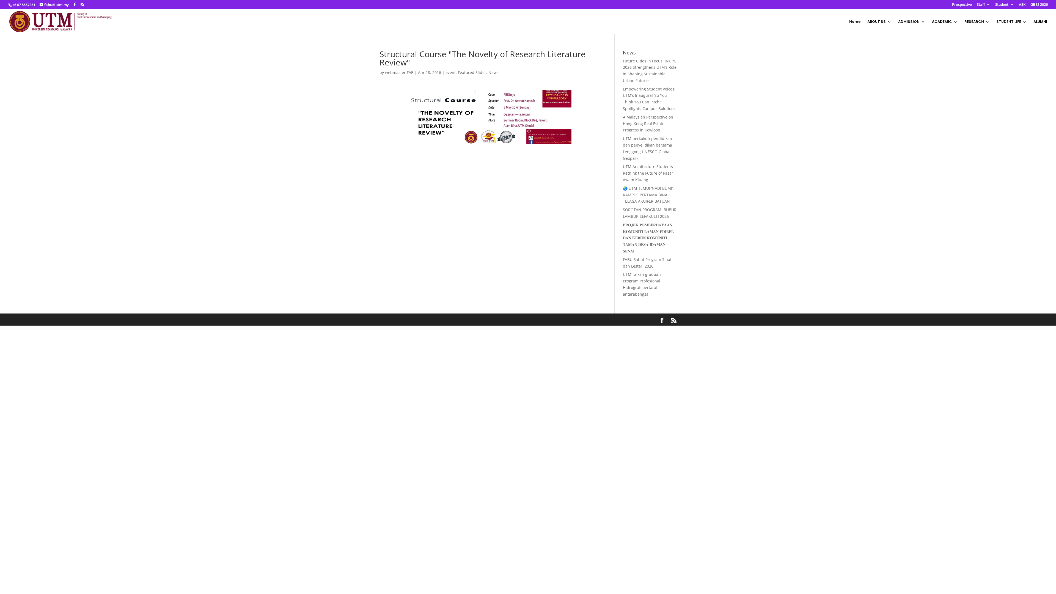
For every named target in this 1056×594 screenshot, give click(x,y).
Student (1001, 5)
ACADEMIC (942, 22)
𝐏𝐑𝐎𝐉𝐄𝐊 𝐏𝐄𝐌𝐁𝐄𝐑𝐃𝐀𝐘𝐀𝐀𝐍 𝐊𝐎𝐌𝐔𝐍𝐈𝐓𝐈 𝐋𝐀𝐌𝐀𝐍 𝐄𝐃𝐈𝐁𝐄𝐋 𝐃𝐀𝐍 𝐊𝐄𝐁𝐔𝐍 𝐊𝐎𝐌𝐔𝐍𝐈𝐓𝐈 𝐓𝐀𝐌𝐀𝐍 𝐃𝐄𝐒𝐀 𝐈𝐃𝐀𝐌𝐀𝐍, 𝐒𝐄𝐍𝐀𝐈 (648, 238)
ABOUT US (876, 22)
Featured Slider (472, 72)
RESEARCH (974, 22)
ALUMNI (1040, 22)
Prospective (962, 5)
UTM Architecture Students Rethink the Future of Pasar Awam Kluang (648, 173)
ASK (1022, 5)
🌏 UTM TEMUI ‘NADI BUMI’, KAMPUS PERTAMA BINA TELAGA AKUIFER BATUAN (648, 195)
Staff (981, 5)
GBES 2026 (1039, 5)
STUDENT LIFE (1008, 22)
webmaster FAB (399, 72)
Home (854, 22)
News (493, 72)
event (451, 72)
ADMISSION (909, 22)
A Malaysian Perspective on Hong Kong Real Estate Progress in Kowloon (648, 123)
